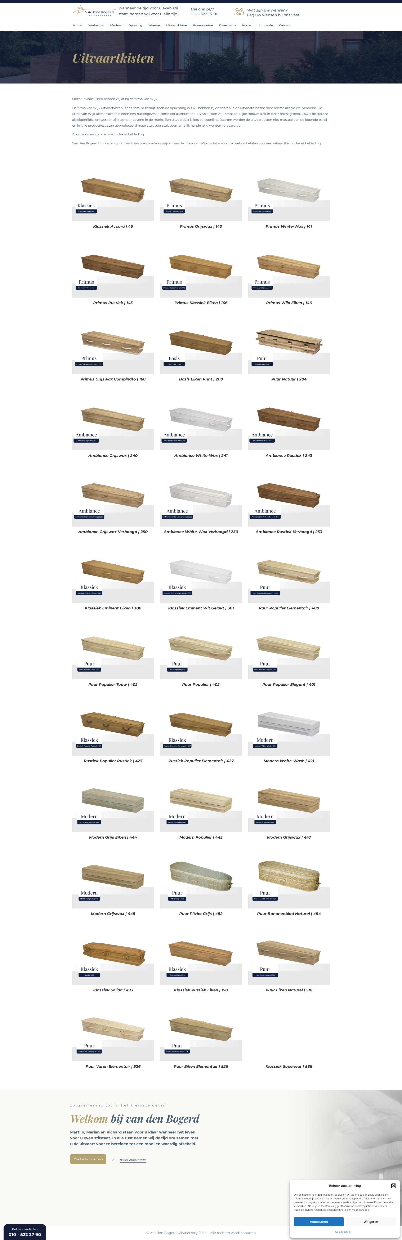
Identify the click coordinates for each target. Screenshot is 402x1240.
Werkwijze (95, 25)
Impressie (266, 25)
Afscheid (116, 25)
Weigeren (371, 1222)
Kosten (247, 25)
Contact (285, 25)
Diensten (225, 25)
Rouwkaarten (203, 25)
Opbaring (135, 25)
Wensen (154, 25)
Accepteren (319, 1222)
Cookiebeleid (342, 1231)
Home (77, 25)
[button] (394, 1186)
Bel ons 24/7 (202, 9)
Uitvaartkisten (176, 25)
